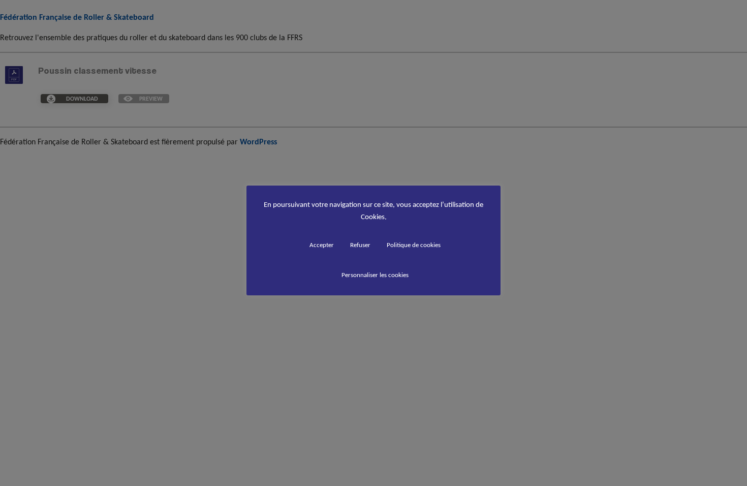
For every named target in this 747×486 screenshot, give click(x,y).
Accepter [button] (321, 245)
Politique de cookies (414, 245)
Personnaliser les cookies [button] (375, 275)
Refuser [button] (360, 245)
